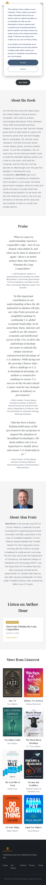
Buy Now (23, 82)
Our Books (13, 866)
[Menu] (41, 4)
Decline (23, 69)
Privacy (32, 865)
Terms (40, 865)
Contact (23, 865)
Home (5, 865)
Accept (23, 62)
